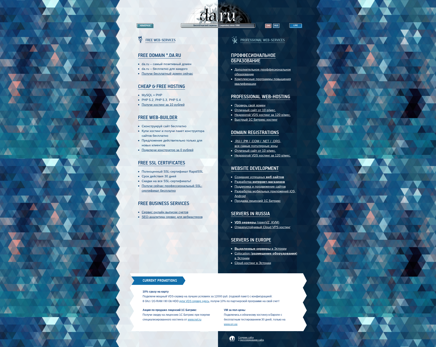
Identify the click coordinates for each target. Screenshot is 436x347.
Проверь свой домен (250, 105)
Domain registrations (255, 132)
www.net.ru (194, 319)
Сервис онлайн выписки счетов (165, 212)
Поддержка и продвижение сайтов (260, 186)
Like (295, 25)
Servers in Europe (251, 240)
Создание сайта (246, 337)
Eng (268, 25)
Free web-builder (157, 117)
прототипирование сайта (252, 340)
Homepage (145, 25)
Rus (276, 25)
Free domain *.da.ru (159, 55)
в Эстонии (261, 248)
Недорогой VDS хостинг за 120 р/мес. (263, 115)
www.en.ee (231, 324)
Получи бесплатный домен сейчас (167, 73)
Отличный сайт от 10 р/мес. (255, 110)
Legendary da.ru (218, 14)
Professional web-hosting (260, 97)
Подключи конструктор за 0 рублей (167, 150)
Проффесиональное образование (253, 58)
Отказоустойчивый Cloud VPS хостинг (262, 227)
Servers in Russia (250, 214)
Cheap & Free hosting (161, 86)
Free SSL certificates (161, 163)
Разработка (260, 181)
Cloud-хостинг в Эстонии (253, 263)
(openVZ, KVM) (257, 222)
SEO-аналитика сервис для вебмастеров (172, 217)
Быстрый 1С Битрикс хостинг (256, 119)
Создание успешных (259, 177)
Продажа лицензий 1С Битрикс (258, 201)
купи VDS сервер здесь (194, 301)
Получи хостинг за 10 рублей (163, 104)
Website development (255, 168)
